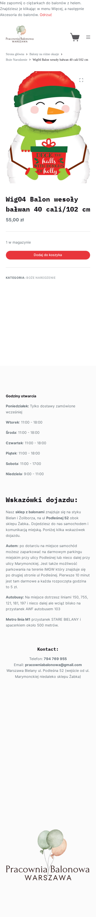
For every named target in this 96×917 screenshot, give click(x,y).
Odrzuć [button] (46, 14)
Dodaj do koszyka (48, 255)
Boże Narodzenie (41, 277)
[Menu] (88, 37)
